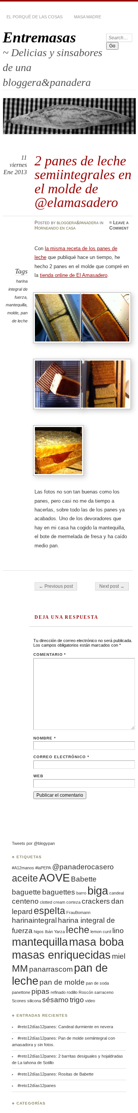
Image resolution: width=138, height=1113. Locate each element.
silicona (34, 1000)
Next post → (112, 586)
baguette (26, 892)
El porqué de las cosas (34, 17)
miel (118, 956)
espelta (49, 911)
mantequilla (16, 305)
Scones (19, 1000)
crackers (96, 901)
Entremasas (39, 37)
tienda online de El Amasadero (73, 275)
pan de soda (97, 983)
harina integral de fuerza (18, 289)
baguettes (58, 892)
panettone (21, 992)
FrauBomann (78, 912)
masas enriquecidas (61, 954)
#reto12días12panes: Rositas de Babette (56, 1074)
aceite (25, 878)
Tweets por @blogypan (33, 843)
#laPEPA (43, 867)
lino (118, 931)
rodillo (72, 992)
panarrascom (51, 969)
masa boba (96, 941)
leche (77, 930)
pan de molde (62, 982)
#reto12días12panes (37, 1085)
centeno (25, 901)
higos (39, 931)
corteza (73, 902)
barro (81, 893)
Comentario (49, 654)
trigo (77, 1000)
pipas (40, 991)
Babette (84, 879)
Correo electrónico (61, 757)
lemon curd (100, 931)
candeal (116, 893)
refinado (58, 992)
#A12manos (23, 867)
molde (12, 313)
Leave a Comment (119, 225)
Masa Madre (87, 17)
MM (20, 968)
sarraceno (103, 992)
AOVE (54, 877)
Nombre (44, 738)
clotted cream (52, 902)
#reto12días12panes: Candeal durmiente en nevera (65, 1026)
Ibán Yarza (55, 931)
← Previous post (56, 586)
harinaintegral (34, 920)
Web (38, 776)
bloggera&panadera (78, 222)
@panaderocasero (83, 867)
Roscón (86, 992)
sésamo (55, 1000)
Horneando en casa (55, 228)
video (90, 1000)
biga (97, 890)
